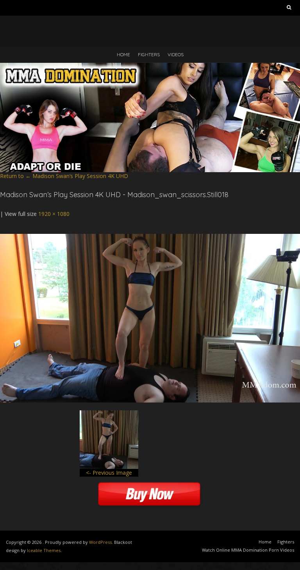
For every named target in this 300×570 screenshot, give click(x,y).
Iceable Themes (44, 550)
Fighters (149, 54)
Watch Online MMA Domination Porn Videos (248, 550)
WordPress (100, 542)
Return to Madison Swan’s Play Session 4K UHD (64, 176)
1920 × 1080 (54, 213)
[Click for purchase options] (150, 237)
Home (123, 54)
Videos (176, 54)
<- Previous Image (109, 472)
